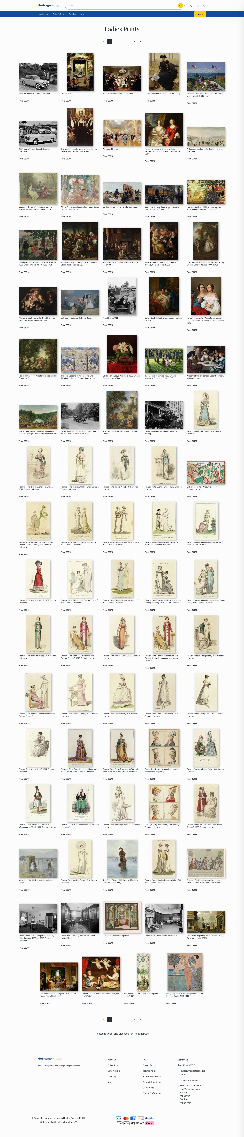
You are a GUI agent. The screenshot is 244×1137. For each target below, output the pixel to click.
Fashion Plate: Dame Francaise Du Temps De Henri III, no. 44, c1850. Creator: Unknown (121, 770)
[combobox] (121, 5)
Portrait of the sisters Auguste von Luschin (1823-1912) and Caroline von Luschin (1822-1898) (205, 320)
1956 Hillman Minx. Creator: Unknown (34, 94)
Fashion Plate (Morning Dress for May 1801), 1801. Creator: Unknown (205, 543)
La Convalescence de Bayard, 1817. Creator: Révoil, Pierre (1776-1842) (58, 995)
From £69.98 (24, 101)
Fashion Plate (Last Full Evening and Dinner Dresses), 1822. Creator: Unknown (204, 826)
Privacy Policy (149, 1065)
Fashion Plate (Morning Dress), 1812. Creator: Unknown (205, 657)
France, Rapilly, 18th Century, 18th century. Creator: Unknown (162, 826)
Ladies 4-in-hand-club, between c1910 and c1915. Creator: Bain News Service (78, 432)
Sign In (200, 14)
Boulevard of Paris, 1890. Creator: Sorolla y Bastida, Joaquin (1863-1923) (162, 208)
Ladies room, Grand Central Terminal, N (161, 936)
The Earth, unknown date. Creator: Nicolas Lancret (120, 432)
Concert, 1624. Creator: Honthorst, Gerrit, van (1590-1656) (100, 995)
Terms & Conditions (152, 1082)
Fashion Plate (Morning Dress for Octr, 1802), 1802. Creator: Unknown (121, 543)
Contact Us (183, 1059)
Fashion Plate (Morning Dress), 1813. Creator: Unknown (37, 657)
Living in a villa (67, 94)
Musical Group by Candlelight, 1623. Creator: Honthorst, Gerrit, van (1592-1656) (37, 319)
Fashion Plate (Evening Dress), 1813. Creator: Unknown (163, 488)
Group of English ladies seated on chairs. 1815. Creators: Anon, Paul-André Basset (203, 881)
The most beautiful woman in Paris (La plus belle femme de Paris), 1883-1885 (79, 150)
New (82, 14)
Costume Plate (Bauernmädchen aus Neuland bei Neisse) (80, 826)
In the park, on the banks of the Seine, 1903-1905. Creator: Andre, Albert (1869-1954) (37, 263)
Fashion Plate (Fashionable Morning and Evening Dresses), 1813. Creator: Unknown (78, 657)
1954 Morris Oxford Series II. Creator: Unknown (34, 150)
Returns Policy (149, 1071)
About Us (112, 1059)
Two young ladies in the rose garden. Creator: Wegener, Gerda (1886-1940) (184, 995)
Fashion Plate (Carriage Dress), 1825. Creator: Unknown (37, 601)
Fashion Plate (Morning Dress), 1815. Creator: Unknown (121, 826)
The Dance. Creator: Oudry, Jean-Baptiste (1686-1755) (141, 995)
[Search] (180, 5)
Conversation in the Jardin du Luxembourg (162, 94)
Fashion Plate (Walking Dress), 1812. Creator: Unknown (121, 657)
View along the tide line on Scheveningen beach (36, 881)
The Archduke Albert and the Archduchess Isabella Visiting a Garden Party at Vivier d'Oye (38, 432)
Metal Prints (148, 1087)
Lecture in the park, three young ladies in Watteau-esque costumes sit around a (35, 208)
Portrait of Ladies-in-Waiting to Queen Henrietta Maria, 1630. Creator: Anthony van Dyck (163, 151)
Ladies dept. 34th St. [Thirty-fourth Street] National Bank (78, 937)
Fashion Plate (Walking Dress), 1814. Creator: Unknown (79, 881)
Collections (44, 14)
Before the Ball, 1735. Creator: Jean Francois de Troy (163, 319)
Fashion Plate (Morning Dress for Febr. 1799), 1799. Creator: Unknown (163, 881)
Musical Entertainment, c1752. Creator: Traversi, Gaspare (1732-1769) (161, 263)
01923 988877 (187, 1065)
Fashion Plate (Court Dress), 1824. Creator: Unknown (204, 432)
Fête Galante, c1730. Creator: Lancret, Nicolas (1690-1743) (38, 377)
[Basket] (197, 5)
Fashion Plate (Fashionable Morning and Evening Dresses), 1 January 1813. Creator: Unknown (162, 658)
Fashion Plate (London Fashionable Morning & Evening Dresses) (38, 715)
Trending (72, 14)
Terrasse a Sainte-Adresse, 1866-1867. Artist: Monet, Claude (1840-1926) (205, 95)
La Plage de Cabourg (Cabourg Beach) (77, 318)
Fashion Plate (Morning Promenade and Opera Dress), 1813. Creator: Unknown (206, 601)
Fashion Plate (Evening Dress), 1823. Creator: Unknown (205, 715)
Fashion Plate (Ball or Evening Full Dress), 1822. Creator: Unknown (36, 488)
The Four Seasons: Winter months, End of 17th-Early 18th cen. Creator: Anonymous (78, 377)
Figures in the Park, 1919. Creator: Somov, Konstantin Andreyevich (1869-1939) (204, 208)
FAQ (145, 1059)
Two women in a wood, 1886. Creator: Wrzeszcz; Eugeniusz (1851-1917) (160, 377)
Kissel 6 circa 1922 (110, 318)
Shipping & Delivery (152, 1076)
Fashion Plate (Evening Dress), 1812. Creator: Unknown (79, 715)
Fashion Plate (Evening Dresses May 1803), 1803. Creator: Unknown (78, 543)
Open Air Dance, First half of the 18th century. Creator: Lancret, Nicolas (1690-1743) (205, 263)
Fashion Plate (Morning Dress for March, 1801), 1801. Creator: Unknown (161, 543)
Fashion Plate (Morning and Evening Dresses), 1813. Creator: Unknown (79, 601)
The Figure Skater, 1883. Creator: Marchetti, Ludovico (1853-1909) (121, 881)
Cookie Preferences (152, 1093)
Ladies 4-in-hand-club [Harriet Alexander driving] (161, 432)
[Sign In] (203, 5)
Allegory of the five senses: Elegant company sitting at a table (205, 377)
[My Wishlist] (191, 5)
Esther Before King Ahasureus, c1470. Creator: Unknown (202, 488)
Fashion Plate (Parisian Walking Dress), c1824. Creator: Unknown (80, 488)
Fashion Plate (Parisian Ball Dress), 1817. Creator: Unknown (161, 715)
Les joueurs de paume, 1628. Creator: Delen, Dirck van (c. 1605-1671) (205, 937)
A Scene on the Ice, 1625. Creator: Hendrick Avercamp (205, 150)
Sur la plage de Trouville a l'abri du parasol (120, 207)
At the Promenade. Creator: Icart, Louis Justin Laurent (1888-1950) (80, 208)
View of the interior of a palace (116, 936)
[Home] (49, 5)
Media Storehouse (66, 1122)
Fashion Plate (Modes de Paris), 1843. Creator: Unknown (206, 770)
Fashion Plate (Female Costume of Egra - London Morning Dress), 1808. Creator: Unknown (36, 544)
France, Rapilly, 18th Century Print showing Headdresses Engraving (162, 770)
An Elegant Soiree (110, 149)
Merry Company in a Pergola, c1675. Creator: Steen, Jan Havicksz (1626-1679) (79, 263)
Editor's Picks (59, 14)
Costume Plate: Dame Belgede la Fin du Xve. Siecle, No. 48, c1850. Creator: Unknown (79, 770)
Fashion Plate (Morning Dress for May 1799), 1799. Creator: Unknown (121, 601)
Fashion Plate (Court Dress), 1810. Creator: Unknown (120, 715)
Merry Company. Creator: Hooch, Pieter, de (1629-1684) (120, 263)
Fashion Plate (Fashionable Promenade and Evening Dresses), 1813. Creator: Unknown (163, 601)
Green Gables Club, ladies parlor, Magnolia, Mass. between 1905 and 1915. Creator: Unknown (36, 938)
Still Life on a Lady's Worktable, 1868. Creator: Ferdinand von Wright (121, 377)
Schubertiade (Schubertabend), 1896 (118, 94)
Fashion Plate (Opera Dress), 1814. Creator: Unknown (120, 488)
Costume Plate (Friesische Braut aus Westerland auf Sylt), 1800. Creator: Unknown (37, 826)
